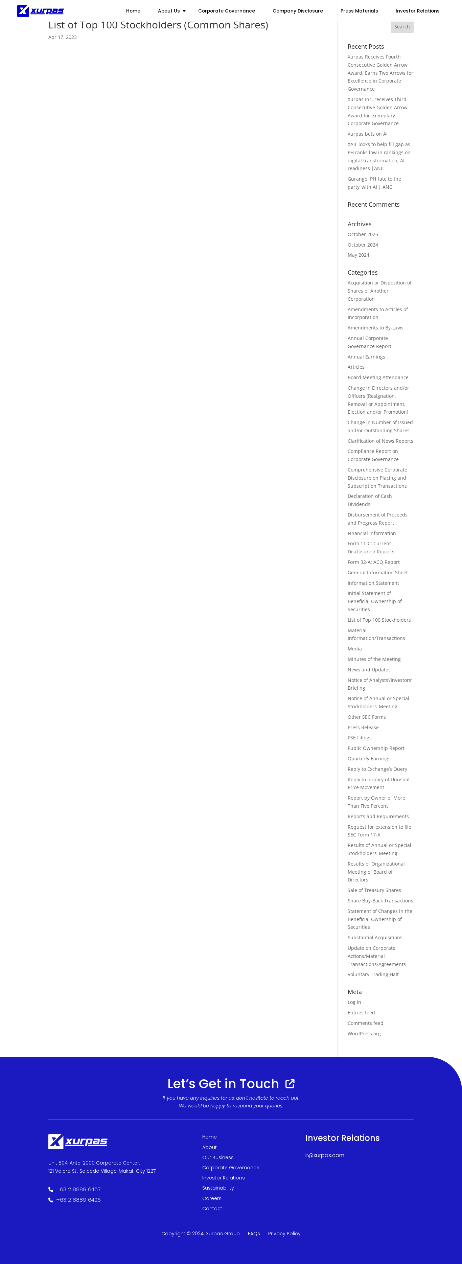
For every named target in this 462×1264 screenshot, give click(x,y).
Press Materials (359, 11)
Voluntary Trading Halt (373, 974)
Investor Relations (223, 1177)
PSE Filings (360, 737)
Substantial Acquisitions (375, 937)
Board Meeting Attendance (378, 377)
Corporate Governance (226, 11)
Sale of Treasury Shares (374, 890)
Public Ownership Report (376, 748)
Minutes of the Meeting (374, 659)
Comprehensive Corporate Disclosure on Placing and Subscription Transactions (377, 477)
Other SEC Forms (367, 717)
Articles (356, 367)
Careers (212, 1198)
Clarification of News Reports (380, 441)
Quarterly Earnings (369, 758)
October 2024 (363, 245)
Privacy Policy (284, 1233)
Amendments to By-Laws (375, 327)
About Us (169, 11)
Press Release (363, 727)
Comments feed (366, 1023)
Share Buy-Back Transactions (380, 900)
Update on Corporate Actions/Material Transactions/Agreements (377, 956)
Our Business (218, 1157)
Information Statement (373, 583)
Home (133, 11)
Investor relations (418, 11)
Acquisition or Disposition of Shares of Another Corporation (380, 290)
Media (355, 648)
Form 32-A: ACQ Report (374, 562)
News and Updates (369, 669)
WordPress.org (364, 1033)
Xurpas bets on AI (368, 134)
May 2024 (358, 255)
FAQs (254, 1233)
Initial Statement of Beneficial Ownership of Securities (375, 601)
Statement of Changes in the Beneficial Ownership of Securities (380, 919)
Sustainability (218, 1188)
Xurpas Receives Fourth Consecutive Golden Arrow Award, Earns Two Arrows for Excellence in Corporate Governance (380, 72)
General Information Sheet (378, 572)
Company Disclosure (298, 11)
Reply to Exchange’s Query (377, 769)
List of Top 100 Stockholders (379, 620)
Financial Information (372, 533)
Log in (354, 1002)
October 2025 (363, 234)
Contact (212, 1208)
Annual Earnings (366, 356)
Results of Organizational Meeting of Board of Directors (376, 871)
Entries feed (361, 1012)
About (209, 1147)
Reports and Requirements (378, 816)
